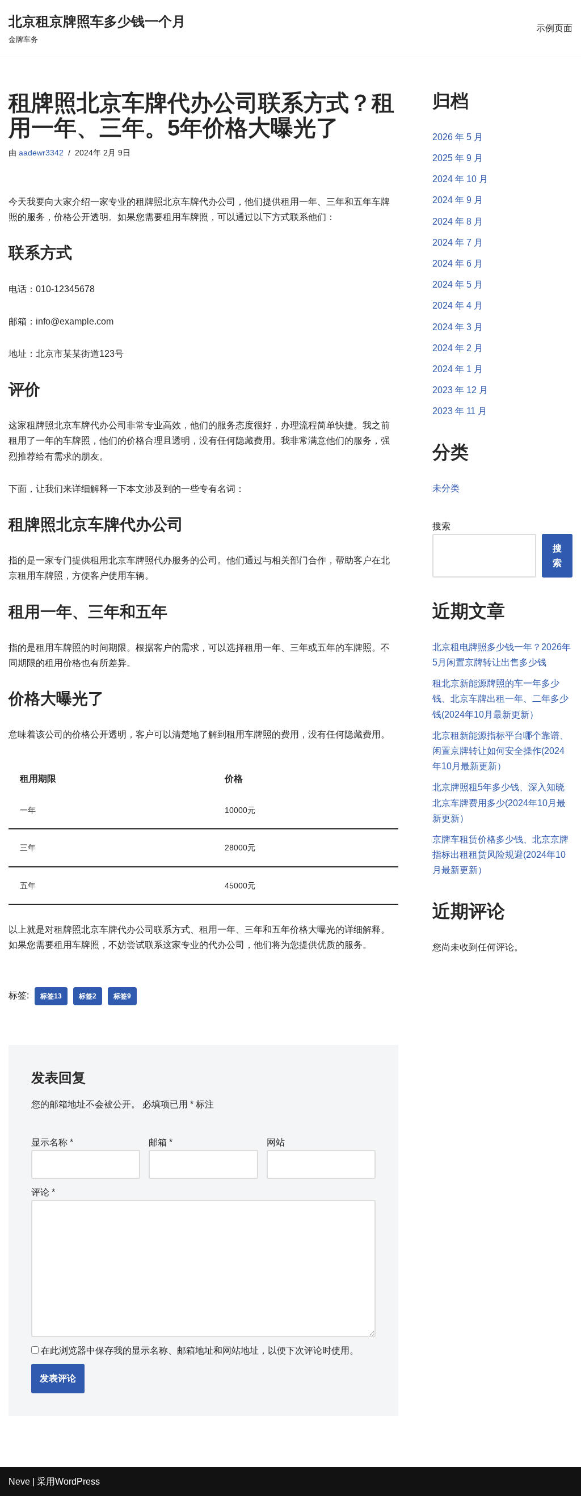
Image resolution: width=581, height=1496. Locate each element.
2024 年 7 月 (457, 242)
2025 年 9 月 (457, 158)
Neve (19, 1481)
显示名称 (52, 1142)
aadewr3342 (41, 152)
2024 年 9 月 (457, 200)
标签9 (122, 996)
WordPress (77, 1481)
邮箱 (160, 1142)
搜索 (441, 526)
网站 (276, 1142)
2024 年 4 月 (457, 305)
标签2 (87, 996)
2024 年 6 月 (457, 263)
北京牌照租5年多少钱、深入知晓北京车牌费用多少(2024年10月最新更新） (499, 802)
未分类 (446, 488)
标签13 (51, 996)
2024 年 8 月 (457, 221)
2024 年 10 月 (460, 179)
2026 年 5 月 (457, 137)
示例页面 (554, 28)
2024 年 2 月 (457, 348)
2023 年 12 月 (460, 390)
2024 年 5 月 (457, 284)
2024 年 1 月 (457, 369)
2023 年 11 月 (459, 411)
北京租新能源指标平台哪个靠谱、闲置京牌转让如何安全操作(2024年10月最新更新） (500, 751)
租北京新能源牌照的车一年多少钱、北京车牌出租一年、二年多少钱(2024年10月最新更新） (500, 699)
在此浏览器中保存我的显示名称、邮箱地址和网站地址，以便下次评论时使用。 (200, 1350)
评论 (43, 1192)
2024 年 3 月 (457, 327)
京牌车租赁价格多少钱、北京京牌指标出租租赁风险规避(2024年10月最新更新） (500, 855)
